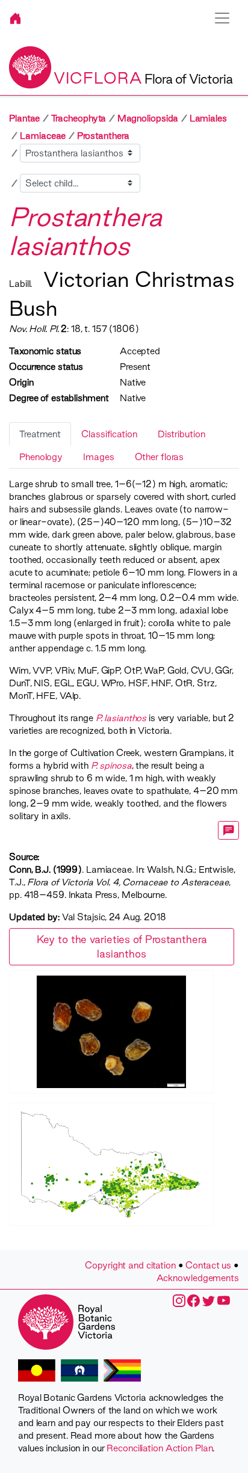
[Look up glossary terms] (229, 830)
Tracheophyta (79, 118)
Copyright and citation (130, 1265)
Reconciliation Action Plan (159, 1448)
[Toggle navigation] (222, 18)
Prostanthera (103, 136)
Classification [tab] (109, 434)
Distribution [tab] (181, 434)
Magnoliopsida (148, 118)
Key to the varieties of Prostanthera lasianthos (122, 946)
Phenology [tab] (41, 457)
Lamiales (208, 118)
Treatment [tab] (40, 434)
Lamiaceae (43, 136)
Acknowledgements (198, 1278)
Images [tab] (98, 457)
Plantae (24, 118)
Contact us (208, 1265)
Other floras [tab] (159, 457)
